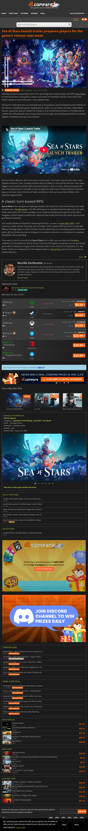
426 (5, 315)
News (42, 13)
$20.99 (79, 336)
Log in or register (77, 13)
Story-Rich (37, 421)
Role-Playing (27, 421)
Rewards (34, 13)
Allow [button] (76, 825)
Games (3, 13)
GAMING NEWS (12, 90)
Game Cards (13, 13)
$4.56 (79, 305)
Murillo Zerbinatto (26, 90)
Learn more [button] (20, 827)
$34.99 (79, 345)
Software (24, 13)
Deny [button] (64, 825)
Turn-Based (46, 421)
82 (5, 305)
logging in (41, 367)
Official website (10, 418)
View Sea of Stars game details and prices (20, 487)
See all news (22, 278)
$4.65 (79, 315)
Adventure (17, 421)
